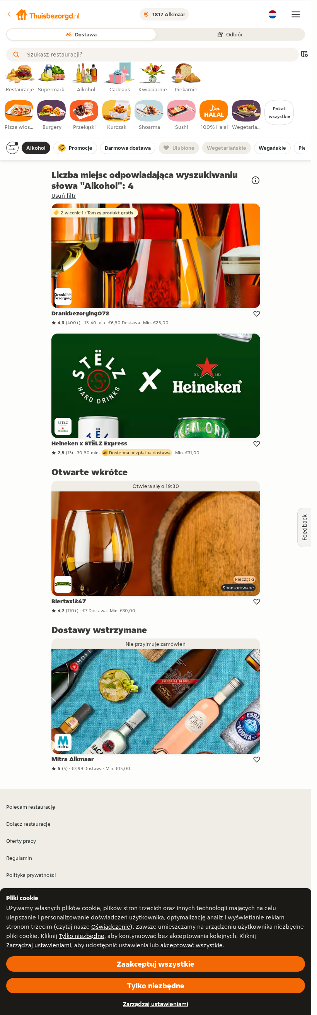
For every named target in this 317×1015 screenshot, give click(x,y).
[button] (43, 14)
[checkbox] (19, 115)
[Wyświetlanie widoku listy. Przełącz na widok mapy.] (304, 54)
